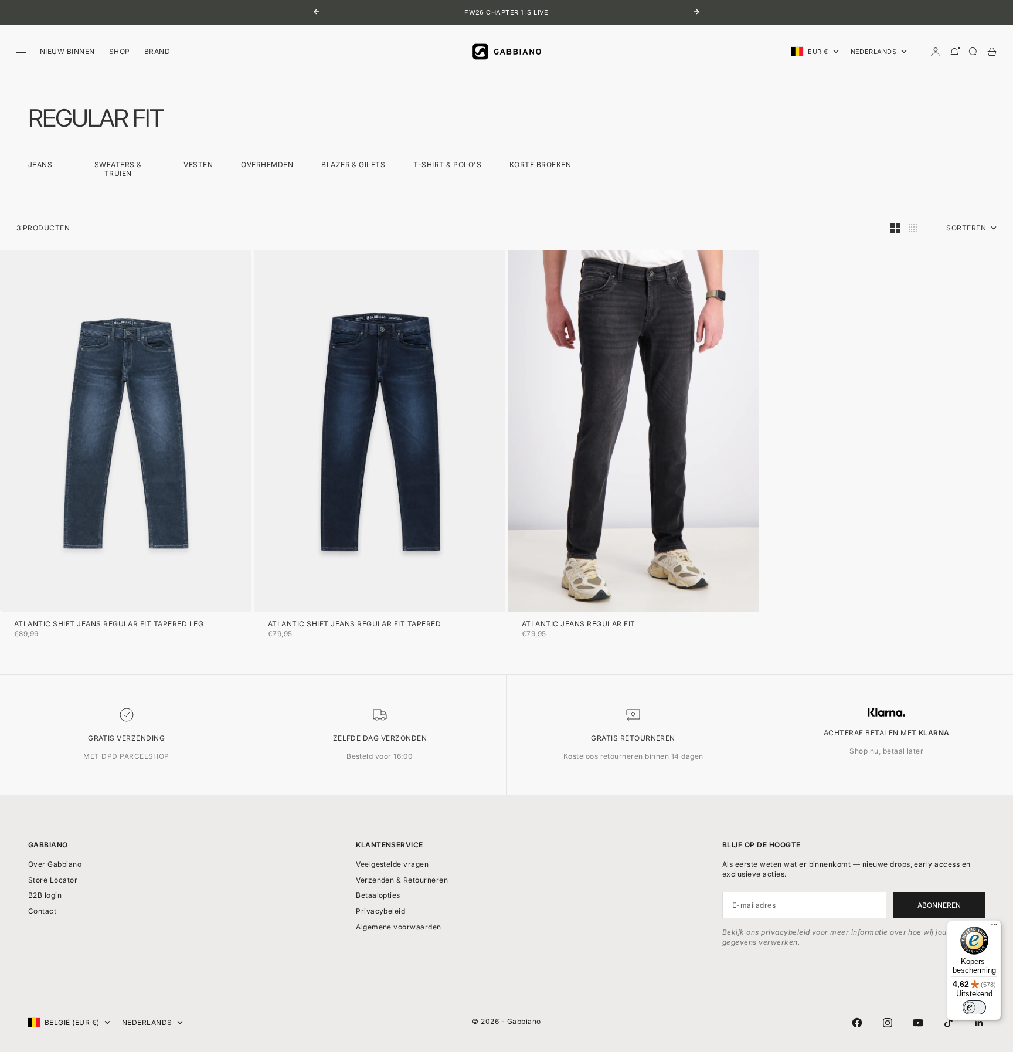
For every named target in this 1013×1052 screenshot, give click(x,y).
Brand (157, 51)
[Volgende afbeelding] (240, 431)
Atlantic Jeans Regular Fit (578, 624)
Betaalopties (378, 895)
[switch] (974, 1007)
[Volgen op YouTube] (918, 1023)
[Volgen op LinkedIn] (979, 1023)
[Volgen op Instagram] (887, 1023)
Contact (42, 911)
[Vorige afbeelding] (11, 431)
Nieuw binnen (67, 51)
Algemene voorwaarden (398, 926)
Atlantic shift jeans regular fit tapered (354, 624)
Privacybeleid (380, 911)
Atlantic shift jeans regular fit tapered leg (108, 624)
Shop (119, 51)
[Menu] (994, 927)
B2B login (45, 895)
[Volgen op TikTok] (948, 1023)
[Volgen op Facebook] (857, 1023)
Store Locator (52, 879)
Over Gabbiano (54, 864)
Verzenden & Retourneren (402, 879)
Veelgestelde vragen (392, 864)
